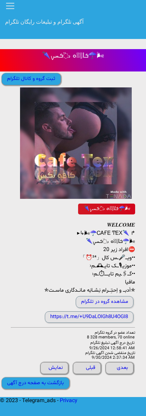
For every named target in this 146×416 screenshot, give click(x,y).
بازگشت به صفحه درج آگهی (35, 383)
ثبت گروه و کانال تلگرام (31, 78)
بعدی (122, 367)
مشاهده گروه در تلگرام (104, 301)
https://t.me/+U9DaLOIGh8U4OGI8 (89, 316)
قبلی (90, 367)
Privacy (68, 400)
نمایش (56, 367)
